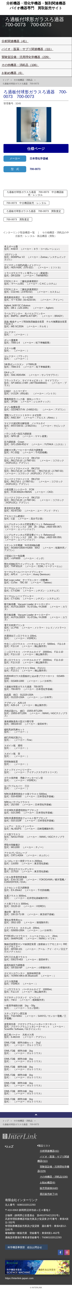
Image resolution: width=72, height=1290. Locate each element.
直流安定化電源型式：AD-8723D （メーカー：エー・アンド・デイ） (32, 509)
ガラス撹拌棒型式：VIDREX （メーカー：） (21, 982)
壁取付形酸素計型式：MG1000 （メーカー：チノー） (24, 846)
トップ (5, 80)
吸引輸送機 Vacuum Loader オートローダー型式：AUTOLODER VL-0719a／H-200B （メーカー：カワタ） (35, 606)
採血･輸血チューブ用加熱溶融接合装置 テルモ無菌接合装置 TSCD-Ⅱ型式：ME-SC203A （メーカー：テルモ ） (35, 324)
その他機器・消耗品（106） (20, 65)
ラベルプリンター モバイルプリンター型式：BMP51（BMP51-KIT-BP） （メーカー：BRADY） (34, 314)
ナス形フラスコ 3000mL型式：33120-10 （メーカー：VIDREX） (25, 905)
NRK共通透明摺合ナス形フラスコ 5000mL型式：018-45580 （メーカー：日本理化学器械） (30, 795)
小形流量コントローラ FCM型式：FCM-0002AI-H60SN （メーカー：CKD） (29, 490)
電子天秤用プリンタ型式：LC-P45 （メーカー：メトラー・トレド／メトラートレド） (35, 627)
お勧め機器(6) (47, 1182)
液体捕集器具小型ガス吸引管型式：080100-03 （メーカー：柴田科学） (26, 722)
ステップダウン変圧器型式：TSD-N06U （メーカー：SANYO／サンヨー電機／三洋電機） (35, 1016)
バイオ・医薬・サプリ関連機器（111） (27, 49)
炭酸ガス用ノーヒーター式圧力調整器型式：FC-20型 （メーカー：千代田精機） (26, 451)
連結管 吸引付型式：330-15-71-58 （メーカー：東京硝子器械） (30, 913)
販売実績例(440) (49, 1188)
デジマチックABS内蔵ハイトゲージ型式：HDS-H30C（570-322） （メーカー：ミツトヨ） (33, 266)
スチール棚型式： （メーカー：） (16, 349)
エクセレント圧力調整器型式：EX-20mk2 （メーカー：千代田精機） (27, 889)
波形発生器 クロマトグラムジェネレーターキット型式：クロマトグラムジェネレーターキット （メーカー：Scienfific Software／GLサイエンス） (35, 1026)
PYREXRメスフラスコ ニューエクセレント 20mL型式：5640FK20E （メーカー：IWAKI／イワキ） (31, 937)
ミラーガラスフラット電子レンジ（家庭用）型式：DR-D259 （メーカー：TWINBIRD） (27, 274)
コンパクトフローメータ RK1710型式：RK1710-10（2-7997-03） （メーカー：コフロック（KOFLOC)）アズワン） (34, 460)
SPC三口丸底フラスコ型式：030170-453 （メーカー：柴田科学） (27, 958)
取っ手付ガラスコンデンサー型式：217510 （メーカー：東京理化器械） (27, 870)
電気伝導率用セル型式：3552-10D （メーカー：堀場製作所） (27, 921)
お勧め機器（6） (13, 73)
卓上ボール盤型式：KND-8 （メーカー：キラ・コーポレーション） (32, 247)
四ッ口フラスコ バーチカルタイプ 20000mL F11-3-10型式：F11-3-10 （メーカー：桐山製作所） (33, 661)
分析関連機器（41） (15, 41)
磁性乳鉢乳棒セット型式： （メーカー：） (16, 730)
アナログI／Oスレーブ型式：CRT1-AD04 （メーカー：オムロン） (27, 854)
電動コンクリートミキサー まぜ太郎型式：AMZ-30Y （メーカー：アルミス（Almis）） (31, 416)
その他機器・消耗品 (23, 80)
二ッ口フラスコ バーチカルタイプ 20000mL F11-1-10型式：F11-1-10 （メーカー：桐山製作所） (33, 653)
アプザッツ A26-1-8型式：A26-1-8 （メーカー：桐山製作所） (26, 704)
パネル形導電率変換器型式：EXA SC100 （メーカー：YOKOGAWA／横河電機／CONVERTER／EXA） (35, 879)
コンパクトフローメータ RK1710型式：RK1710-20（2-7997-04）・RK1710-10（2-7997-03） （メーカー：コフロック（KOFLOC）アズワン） (35, 471)
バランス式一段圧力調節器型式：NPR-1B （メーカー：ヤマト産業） (26, 435)
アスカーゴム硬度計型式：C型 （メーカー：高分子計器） (24, 517)
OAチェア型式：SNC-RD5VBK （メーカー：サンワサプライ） (32, 373)
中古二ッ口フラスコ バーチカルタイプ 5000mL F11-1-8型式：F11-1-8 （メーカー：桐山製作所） (34, 645)
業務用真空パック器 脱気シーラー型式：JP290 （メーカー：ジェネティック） (28, 400)
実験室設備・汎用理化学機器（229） (26, 57)
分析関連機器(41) (49, 1151)
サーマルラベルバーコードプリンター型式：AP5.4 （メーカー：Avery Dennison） (28, 573)
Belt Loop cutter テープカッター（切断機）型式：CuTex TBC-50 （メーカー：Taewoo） (28, 581)
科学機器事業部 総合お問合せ (25, 1247)
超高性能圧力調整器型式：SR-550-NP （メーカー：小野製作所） (28, 966)
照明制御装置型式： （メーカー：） (16, 763)
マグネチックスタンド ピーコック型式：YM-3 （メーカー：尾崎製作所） (25, 998)
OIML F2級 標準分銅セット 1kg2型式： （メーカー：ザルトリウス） (23, 1043)
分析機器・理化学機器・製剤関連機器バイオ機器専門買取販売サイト (36, 5)
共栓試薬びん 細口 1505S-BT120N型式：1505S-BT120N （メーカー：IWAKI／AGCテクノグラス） (35, 713)
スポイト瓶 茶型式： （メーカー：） (16, 755)
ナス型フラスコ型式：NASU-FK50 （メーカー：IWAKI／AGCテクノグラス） (34, 837)
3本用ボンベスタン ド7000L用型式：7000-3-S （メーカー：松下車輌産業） (28, 365)
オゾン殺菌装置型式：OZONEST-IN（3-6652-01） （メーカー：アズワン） (35, 408)
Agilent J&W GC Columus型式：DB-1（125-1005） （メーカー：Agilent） (29, 306)
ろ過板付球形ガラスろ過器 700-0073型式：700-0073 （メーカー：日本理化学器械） (29, 688)
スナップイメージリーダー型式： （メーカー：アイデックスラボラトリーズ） (31, 771)
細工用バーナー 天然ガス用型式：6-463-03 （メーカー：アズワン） (25, 1036)
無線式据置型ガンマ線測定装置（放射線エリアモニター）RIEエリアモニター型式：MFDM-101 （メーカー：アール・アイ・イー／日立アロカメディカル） (36, 948)
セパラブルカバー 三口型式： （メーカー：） (16, 787)
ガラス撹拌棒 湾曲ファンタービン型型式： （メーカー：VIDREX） (23, 779)
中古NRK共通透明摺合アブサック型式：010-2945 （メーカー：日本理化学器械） (29, 811)
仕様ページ (36, 149)
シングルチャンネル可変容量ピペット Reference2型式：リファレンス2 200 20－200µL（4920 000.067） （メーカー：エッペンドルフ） (34, 527)
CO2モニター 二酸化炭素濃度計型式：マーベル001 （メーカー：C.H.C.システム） (31, 282)
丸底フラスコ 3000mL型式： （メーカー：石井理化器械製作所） (27, 897)
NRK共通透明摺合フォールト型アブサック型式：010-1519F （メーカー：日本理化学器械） (30, 819)
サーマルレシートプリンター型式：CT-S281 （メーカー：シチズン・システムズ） (32, 597)
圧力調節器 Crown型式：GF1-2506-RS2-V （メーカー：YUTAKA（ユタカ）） (35, 443)
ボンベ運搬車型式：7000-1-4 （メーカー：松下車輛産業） (28, 341)
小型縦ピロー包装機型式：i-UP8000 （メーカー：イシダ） (24, 557)
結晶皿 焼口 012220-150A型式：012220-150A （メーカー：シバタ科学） (29, 696)
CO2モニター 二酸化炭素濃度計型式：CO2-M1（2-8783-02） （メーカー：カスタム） (32, 290)
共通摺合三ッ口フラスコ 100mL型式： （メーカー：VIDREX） (21, 637)
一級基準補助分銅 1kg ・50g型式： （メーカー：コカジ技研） (22, 1006)
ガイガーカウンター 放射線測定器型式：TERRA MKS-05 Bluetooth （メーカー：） (30, 974)
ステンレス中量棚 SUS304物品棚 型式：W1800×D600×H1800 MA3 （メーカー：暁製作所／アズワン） (35, 548)
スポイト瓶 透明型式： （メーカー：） (16, 746)
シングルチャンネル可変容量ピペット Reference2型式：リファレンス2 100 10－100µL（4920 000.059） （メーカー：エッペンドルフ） (34, 537)
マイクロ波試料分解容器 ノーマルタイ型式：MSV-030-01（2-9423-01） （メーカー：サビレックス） (34, 426)
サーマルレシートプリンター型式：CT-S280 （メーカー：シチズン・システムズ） (32, 589)
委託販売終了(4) (49, 1194)
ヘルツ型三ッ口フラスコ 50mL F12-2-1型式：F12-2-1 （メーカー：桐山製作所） (26, 669)
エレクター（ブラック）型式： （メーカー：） (16, 357)
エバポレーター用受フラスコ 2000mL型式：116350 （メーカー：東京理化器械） (27, 862)
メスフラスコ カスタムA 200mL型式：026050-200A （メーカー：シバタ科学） (29, 929)
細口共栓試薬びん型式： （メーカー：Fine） (19, 738)
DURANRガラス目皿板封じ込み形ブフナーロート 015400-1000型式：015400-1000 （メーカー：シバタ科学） (34, 678)
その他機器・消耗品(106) (54, 1176)
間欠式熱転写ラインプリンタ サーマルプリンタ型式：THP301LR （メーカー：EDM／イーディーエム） (33, 565)
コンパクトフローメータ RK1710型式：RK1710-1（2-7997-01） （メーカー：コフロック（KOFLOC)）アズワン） (33, 481)
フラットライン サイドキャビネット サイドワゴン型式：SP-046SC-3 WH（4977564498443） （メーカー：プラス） (35, 383)
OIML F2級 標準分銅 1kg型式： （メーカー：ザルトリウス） (23, 1052)
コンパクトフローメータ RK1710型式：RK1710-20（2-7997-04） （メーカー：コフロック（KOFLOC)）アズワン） (34, 500)
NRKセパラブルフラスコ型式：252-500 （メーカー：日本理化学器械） (28, 803)
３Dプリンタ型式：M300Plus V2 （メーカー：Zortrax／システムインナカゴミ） (35, 257)
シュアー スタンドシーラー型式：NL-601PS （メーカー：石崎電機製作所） (29, 827)
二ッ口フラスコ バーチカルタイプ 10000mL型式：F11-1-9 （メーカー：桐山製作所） (28, 990)
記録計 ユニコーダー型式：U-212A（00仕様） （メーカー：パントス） (30, 392)
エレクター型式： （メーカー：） (16, 333)
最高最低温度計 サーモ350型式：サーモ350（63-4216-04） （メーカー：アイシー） (34, 298)
